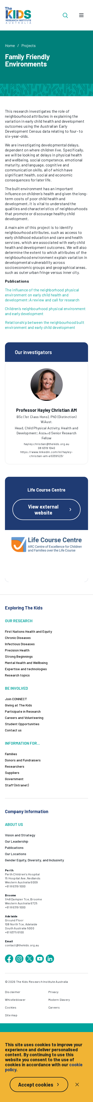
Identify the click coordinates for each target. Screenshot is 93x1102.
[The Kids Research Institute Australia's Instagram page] (19, 959)
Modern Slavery (59, 999)
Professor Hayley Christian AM (46, 410)
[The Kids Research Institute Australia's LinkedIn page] (50, 959)
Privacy (53, 992)
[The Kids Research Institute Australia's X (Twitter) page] (29, 959)
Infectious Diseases (20, 644)
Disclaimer (12, 992)
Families (11, 754)
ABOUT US (14, 824)
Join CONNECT (16, 699)
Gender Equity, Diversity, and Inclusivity (34, 860)
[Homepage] (18, 15)
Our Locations (15, 854)
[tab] (46, 432)
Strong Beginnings (19, 656)
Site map (11, 1015)
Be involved (16, 688)
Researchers (14, 766)
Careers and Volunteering (24, 717)
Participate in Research (23, 711)
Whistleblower (15, 999)
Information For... (22, 743)
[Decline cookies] (77, 1084)
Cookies (11, 1007)
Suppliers (12, 772)
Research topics (17, 675)
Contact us (13, 730)
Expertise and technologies (26, 669)
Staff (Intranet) (17, 785)
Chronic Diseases (18, 637)
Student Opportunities (22, 724)
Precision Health (17, 650)
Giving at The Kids (18, 705)
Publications (14, 847)
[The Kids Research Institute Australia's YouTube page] (39, 959)
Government (14, 779)
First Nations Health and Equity (28, 631)
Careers (54, 1007)
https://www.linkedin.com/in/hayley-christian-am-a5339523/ (46, 454)
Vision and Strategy (20, 835)
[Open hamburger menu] (81, 15)
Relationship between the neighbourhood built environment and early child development (44, 325)
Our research (18, 620)
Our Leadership (16, 841)
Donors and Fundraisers (23, 760)
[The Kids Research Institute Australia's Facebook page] (9, 959)
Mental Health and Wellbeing (26, 662)
